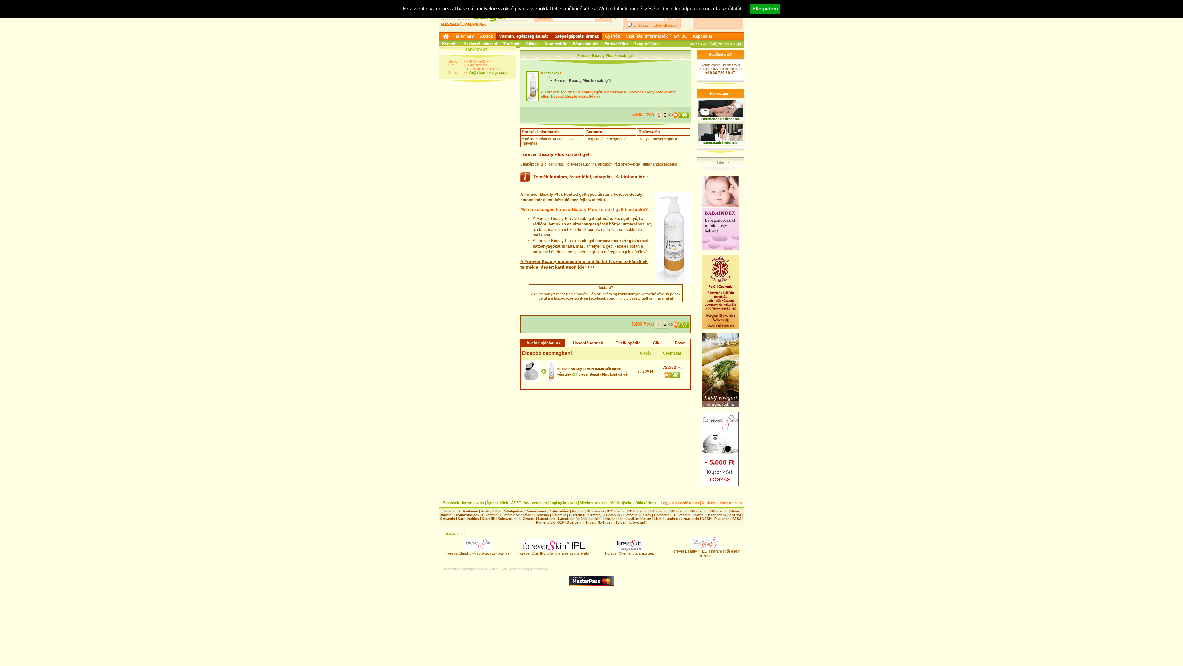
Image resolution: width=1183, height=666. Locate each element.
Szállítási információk (647, 36)
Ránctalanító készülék (720, 143)
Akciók (486, 36)
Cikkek (532, 44)
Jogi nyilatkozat (563, 503)
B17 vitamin (638, 511)
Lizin (658, 518)
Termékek (551, 73)
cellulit (540, 164)
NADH (707, 518)
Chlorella (559, 515)
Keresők (449, 44)
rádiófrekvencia (627, 164)
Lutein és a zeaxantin (682, 518)
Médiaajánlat (621, 503)
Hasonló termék (588, 343)
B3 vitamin (679, 511)
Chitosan (541, 515)
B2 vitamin (659, 511)
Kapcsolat (702, 36)
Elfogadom (765, 8)
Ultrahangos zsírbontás (720, 119)
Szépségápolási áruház (577, 36)
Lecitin (594, 518)
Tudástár (511, 44)
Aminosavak (536, 511)
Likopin (609, 518)
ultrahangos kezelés (660, 164)
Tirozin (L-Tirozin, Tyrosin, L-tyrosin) (615, 522)
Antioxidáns (559, 511)
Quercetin (575, 522)
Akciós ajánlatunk (543, 343)
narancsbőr (602, 164)
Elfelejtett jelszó (665, 25)
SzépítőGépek (647, 44)
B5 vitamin (699, 511)
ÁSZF (516, 503)
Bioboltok (451, 503)
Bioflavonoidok (466, 515)
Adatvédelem (535, 503)
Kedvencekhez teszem (722, 503)
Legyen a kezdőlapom (680, 503)
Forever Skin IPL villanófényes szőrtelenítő (553, 553)
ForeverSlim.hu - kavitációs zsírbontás (477, 553)
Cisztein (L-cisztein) (585, 515)
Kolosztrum (507, 518)
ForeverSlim (616, 44)
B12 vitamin (616, 511)
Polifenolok (545, 522)
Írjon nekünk (497, 503)
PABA (737, 518)
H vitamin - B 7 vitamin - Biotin (679, 515)
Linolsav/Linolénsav (634, 518)
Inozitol (735, 515)
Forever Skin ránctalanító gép (629, 553)
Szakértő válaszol (480, 44)
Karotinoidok (468, 518)
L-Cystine (527, 518)
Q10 (560, 522)
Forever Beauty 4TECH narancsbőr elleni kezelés (705, 553)
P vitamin (722, 518)
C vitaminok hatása (515, 515)
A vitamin (470, 511)
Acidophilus (491, 511)
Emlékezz (640, 25)
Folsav (645, 515)
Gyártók (612, 36)
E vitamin (630, 515)
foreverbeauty (578, 164)
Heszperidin (716, 515)
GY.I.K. (680, 36)
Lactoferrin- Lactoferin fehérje (562, 518)
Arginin (578, 511)
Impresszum (473, 503)
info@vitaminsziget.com (487, 73)
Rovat (680, 343)
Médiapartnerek (594, 503)
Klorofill (488, 518)
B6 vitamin (719, 511)
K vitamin (447, 518)
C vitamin (490, 515)
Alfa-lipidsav (513, 511)
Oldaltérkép (645, 503)
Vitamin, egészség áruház (523, 36)
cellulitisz (556, 164)
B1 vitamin (595, 511)
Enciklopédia (628, 343)
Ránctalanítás (585, 44)
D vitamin (612, 515)
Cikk (657, 343)
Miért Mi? (465, 36)
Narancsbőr (556, 44)
